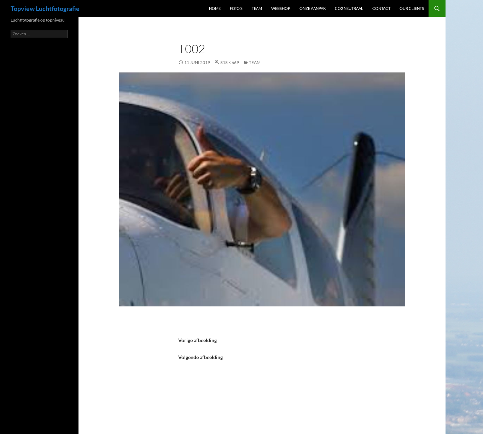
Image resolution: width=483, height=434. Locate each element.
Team (257, 8)
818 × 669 (229, 62)
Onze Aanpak (312, 8)
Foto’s (236, 8)
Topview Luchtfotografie (45, 8)
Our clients (412, 8)
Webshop (280, 8)
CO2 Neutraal (349, 8)
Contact (381, 8)
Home (215, 8)
